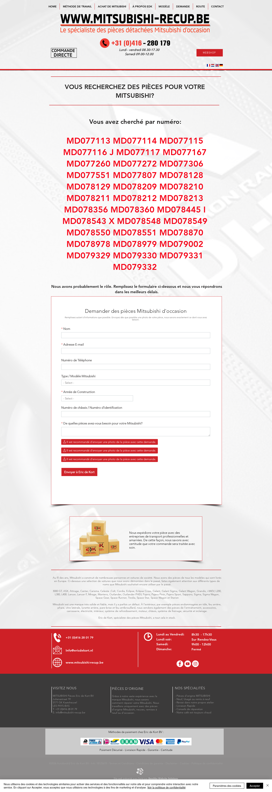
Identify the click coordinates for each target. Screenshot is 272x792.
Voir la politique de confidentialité (166, 787)
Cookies (184, 763)
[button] (164, 6)
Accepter (255, 786)
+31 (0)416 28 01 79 (79, 637)
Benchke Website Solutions (163, 778)
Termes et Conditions (121, 763)
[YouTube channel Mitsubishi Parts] (187, 663)
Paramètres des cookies (227, 786)
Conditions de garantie (149, 763)
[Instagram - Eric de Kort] (195, 663)
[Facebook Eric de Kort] (180, 663)
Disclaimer (171, 763)
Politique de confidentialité (207, 763)
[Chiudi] (267, 785)
